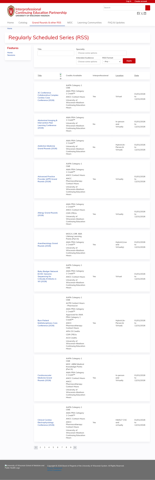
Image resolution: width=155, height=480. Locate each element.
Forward (148, 13)
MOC (70, 23)
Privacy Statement (54, 468)
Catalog (23, 23)
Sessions (11, 55)
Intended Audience (85, 58)
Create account (141, 1)
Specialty (80, 49)
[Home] (44, 11)
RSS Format (107, 58)
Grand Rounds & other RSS (46, 23)
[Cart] (149, 2)
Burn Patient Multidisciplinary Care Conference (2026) (47, 323)
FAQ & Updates (116, 23)
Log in (128, 1)
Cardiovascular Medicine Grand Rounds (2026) (45, 378)
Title (40, 49)
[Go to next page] (75, 447)
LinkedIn (145, 13)
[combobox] (89, 53)
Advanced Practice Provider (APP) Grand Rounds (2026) (47, 179)
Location (120, 76)
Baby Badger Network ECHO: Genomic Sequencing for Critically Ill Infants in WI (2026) (48, 277)
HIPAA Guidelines (54, 470)
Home (10, 23)
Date (136, 76)
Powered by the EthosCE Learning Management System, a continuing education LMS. (141, 476)
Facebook (138, 13)
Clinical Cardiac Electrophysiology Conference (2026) (46, 422)
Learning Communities (90, 23)
